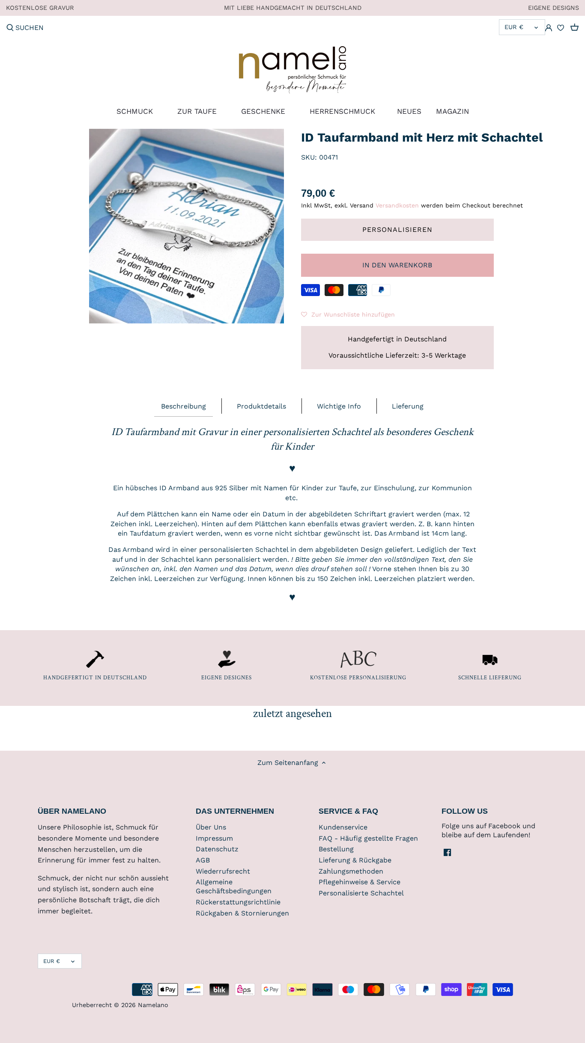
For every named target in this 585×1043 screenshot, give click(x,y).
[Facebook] (447, 851)
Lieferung (408, 406)
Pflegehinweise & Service (359, 882)
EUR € (513, 27)
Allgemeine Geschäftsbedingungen (234, 886)
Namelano (153, 1005)
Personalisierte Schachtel (361, 893)
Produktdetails (261, 406)
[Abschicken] (10, 28)
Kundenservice (343, 827)
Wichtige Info (339, 406)
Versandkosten (397, 205)
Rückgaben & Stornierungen (242, 913)
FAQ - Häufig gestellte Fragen (368, 838)
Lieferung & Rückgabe (355, 860)
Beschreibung (183, 406)
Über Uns (211, 827)
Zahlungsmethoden (351, 871)
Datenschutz (217, 849)
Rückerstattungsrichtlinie (238, 902)
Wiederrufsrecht (223, 871)
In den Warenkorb (397, 265)
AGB (203, 860)
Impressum (214, 838)
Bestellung (336, 849)
